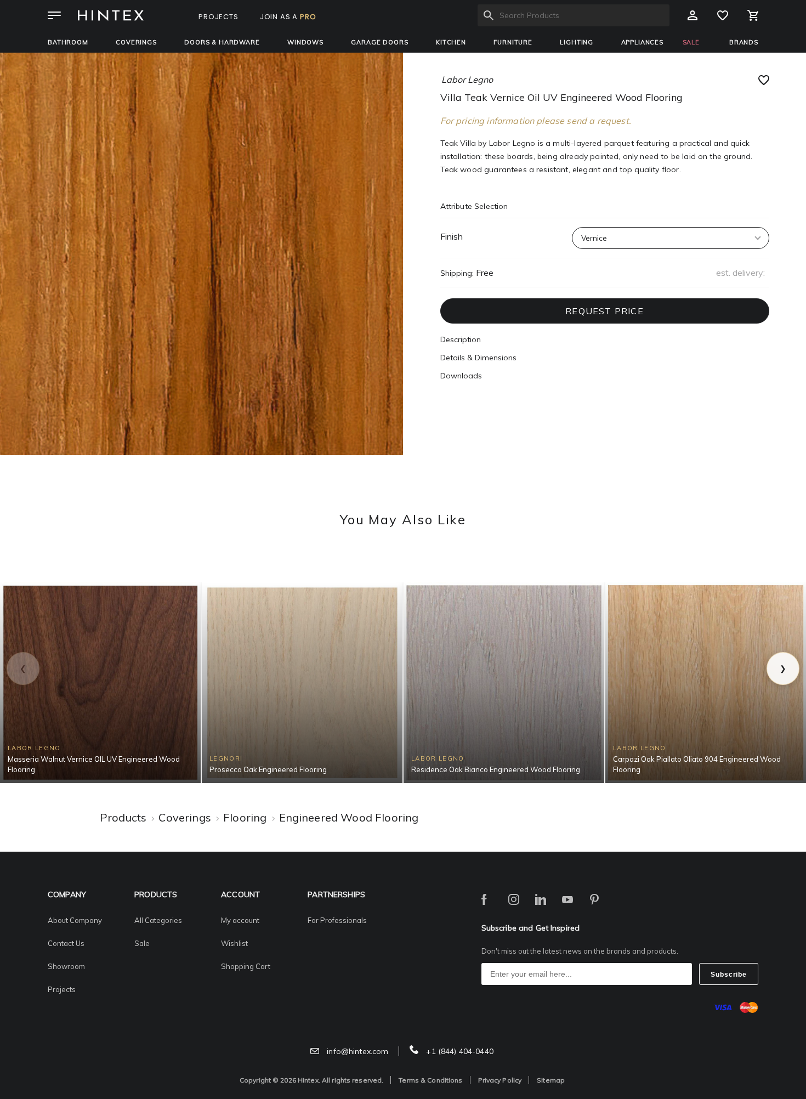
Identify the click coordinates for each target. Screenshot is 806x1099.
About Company (75, 920)
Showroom (66, 966)
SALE (691, 42)
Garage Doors (379, 42)
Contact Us (66, 943)
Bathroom (68, 42)
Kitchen (451, 42)
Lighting (576, 42)
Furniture (512, 42)
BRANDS (743, 42)
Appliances (642, 42)
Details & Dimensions (478, 357)
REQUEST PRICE (604, 310)
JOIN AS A (288, 17)
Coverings (136, 42)
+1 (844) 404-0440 (458, 1051)
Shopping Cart (245, 966)
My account (240, 920)
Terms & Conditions (430, 1080)
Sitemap (551, 1080)
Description (460, 339)
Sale (142, 943)
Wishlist (234, 943)
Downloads (461, 376)
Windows (305, 42)
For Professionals (337, 920)
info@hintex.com (356, 1051)
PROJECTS (218, 17)
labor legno (467, 79)
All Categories (158, 920)
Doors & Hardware (221, 42)
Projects (62, 989)
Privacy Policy (500, 1080)
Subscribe (729, 974)
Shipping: (457, 273)
